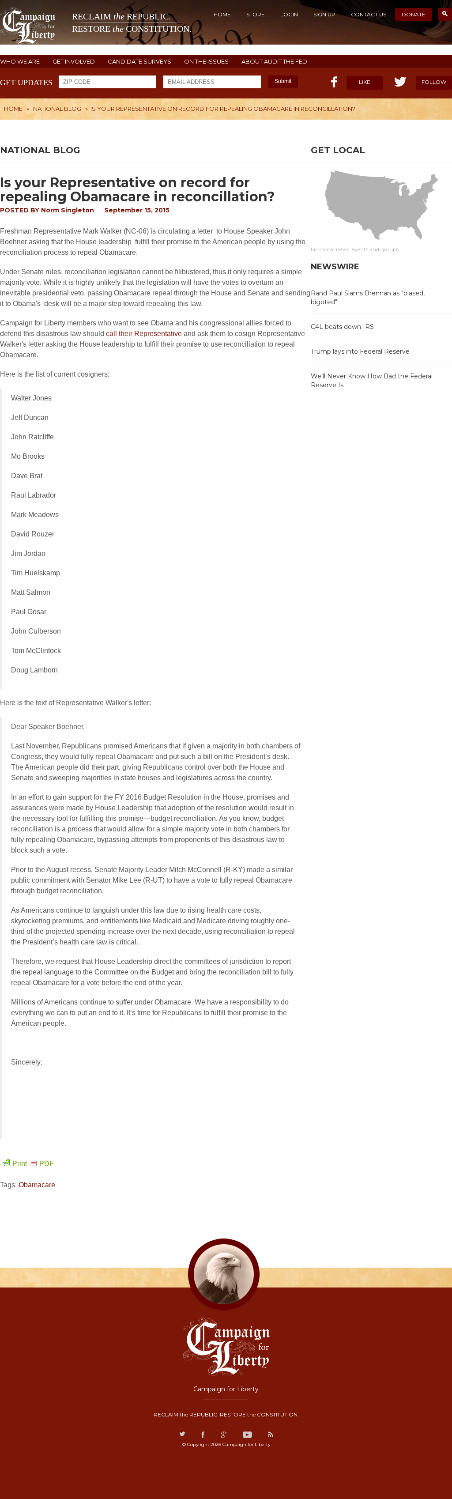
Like (364, 82)
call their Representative (145, 333)
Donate (414, 14)
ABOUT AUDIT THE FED (274, 61)
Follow (434, 82)
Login (289, 14)
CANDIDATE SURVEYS (139, 61)
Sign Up (324, 14)
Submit (283, 81)
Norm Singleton (67, 210)
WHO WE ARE (20, 61)
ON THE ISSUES (206, 61)
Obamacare (37, 1185)
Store (255, 14)
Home (222, 14)
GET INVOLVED (74, 61)
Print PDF (33, 1163)
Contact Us (368, 14)
